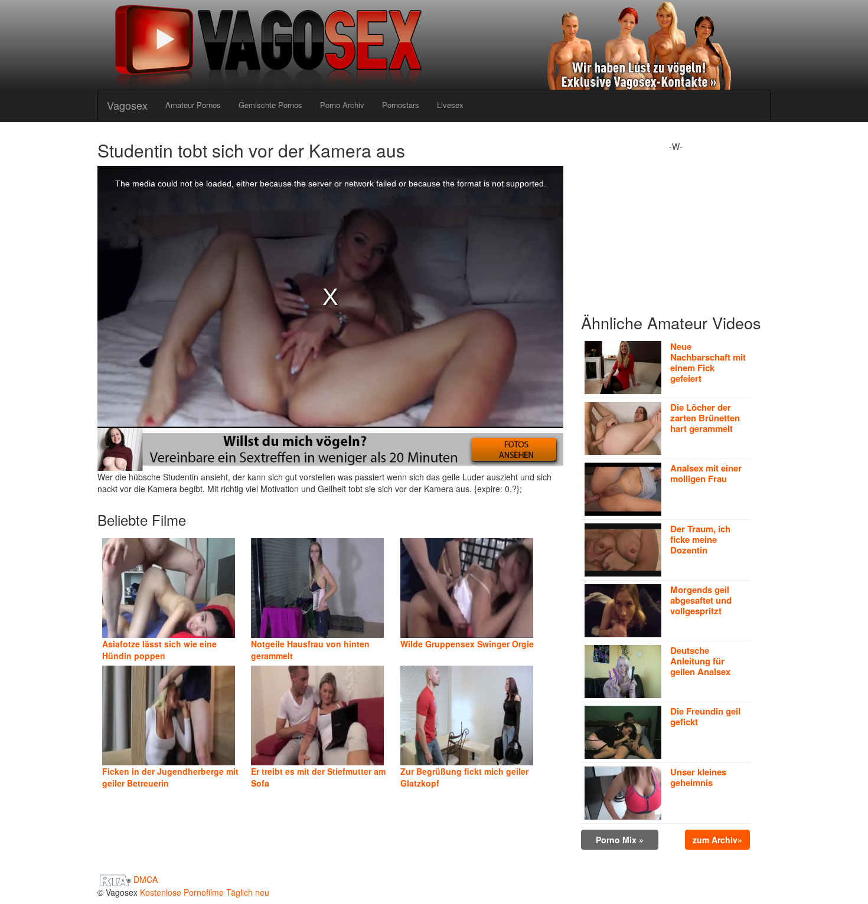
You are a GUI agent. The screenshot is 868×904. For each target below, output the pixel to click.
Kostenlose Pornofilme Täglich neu (204, 892)
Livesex (450, 104)
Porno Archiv (342, 104)
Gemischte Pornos (270, 104)
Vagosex (127, 105)
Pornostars (400, 104)
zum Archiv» (717, 840)
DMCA (145, 879)
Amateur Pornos (193, 104)
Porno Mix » (620, 840)
